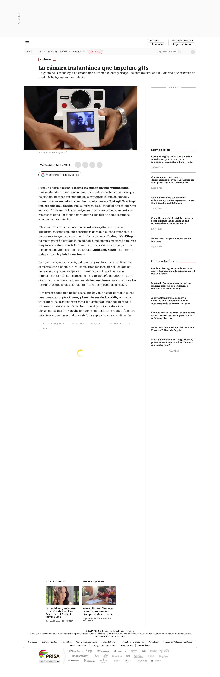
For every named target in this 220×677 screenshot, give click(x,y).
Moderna (89, 660)
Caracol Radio (110, 43)
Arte (130, 323)
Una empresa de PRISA (49, 654)
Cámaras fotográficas (53, 323)
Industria (47, 328)
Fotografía (96, 323)
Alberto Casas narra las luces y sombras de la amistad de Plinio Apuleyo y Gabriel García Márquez (170, 300)
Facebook (78, 165)
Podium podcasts (103, 660)
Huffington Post (79, 656)
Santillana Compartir (118, 651)
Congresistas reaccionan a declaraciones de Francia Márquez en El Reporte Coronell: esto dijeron (172, 180)
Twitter (85, 165)
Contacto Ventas (49, 642)
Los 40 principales (88, 651)
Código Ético (144, 645)
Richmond (73, 660)
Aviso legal (154, 642)
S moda (128, 660)
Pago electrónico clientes (87, 642)
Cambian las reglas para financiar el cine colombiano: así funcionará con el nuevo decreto (173, 271)
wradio (104, 656)
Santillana (101, 651)
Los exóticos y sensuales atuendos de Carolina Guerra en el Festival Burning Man (61, 613)
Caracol (164, 651)
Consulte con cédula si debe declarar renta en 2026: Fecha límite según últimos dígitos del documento (172, 221)
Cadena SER (133, 651)
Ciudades (65, 52)
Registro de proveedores (133, 642)
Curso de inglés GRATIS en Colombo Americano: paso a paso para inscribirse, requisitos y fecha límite (171, 159)
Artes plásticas (114, 323)
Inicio (29, 52)
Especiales (95, 52)
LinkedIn (92, 165)
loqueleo (141, 660)
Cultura (45, 59)
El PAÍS (74, 651)
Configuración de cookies (103, 645)
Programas (79, 52)
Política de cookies (78, 645)
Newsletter (186, 52)
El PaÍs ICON (116, 660)
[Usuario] (193, 52)
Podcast (52, 52)
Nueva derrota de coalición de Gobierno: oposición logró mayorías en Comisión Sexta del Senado (173, 200)
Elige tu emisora (182, 44)
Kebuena (163, 656)
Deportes (40, 52)
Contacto (32, 642)
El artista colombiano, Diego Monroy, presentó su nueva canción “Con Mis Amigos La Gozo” (172, 342)
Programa (157, 44)
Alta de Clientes (110, 642)
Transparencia (126, 645)
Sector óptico (78, 323)
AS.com (143, 651)
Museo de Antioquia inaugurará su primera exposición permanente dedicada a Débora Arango (171, 286)
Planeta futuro (150, 656)
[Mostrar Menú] (27, 43)
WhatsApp (100, 165)
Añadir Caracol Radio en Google (62, 174)
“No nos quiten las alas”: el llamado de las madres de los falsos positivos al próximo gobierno (173, 315)
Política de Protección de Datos (178, 642)
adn (153, 651)
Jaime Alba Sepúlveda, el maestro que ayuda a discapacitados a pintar (97, 611)
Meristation (156, 660)
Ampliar (131, 92)
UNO (95, 656)
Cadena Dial (127, 656)
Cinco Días (116, 656)
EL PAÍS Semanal (138, 656)
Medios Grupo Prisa (49, 661)
